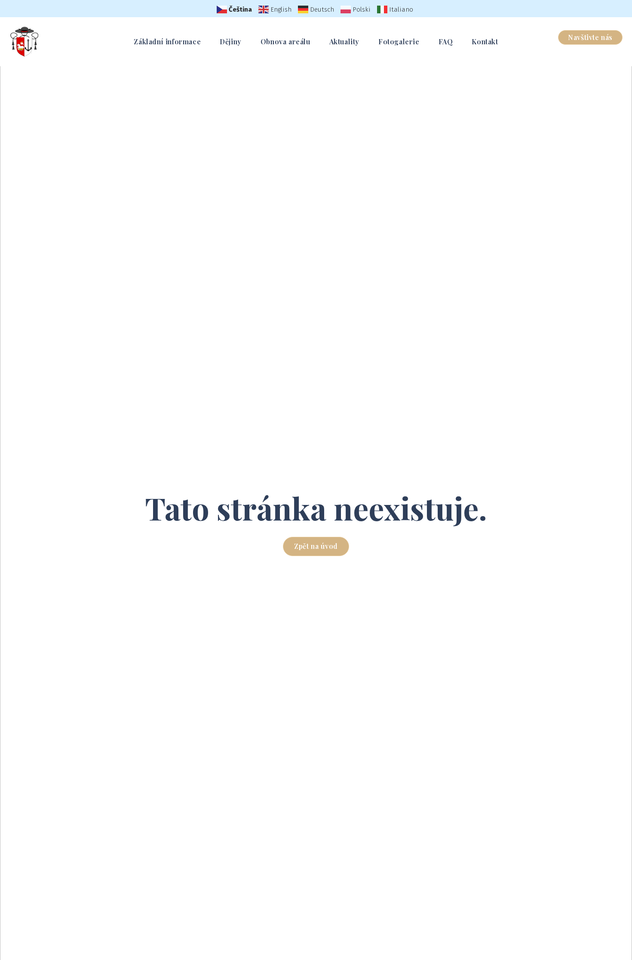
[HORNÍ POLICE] (24, 42)
